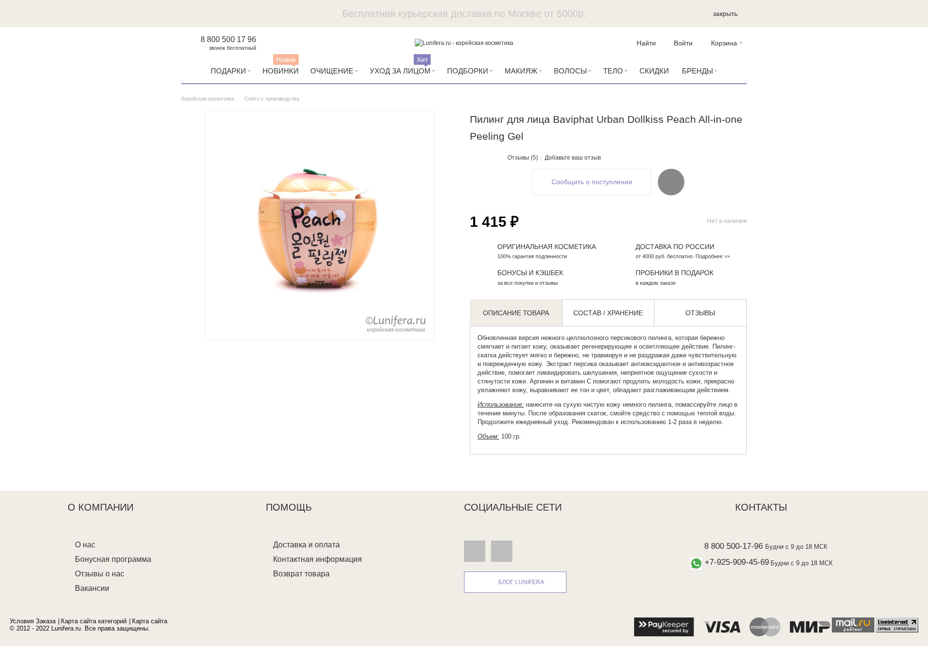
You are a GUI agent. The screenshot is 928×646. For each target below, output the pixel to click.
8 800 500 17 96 (228, 39)
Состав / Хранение (608, 313)
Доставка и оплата (306, 545)
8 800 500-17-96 (733, 546)
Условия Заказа (33, 621)
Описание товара (516, 313)
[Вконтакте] (474, 550)
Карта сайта (149, 621)
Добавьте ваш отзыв (573, 157)
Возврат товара (301, 574)
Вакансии (92, 588)
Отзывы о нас (99, 574)
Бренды (697, 71)
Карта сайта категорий (94, 621)
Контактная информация (317, 559)
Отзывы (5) (523, 157)
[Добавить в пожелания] (671, 181)
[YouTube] (501, 550)
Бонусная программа (113, 559)
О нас (85, 545)
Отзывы (700, 313)
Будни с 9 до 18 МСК (796, 546)
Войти (683, 43)
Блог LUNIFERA (521, 582)
